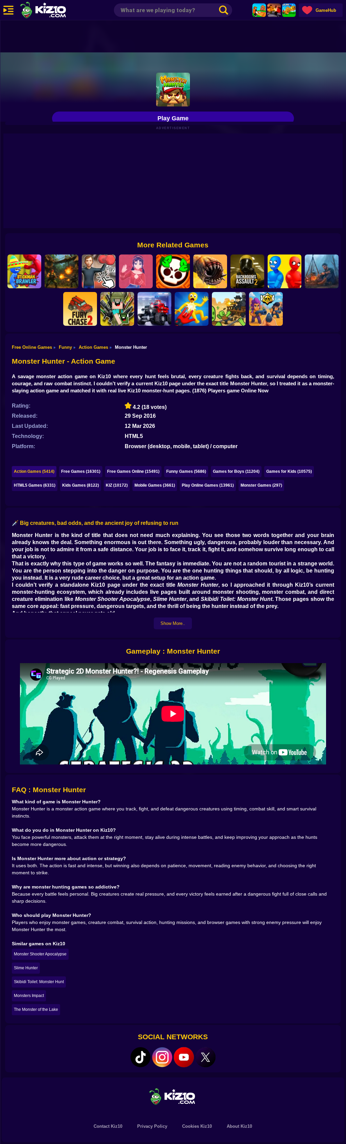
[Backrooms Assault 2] (247, 271)
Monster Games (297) (261, 485)
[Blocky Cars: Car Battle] (154, 309)
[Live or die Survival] (322, 271)
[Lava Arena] (274, 10)
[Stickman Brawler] (24, 271)
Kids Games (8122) (80, 485)
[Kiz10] (54, 11)
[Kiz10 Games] (173, 1096)
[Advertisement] (173, 35)
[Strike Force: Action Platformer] (61, 271)
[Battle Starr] (173, 271)
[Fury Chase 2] (80, 309)
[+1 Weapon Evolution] (289, 10)
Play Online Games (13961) (208, 485)
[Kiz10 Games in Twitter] (205, 1057)
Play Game (173, 118)
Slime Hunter (26, 968)
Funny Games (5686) (186, 471)
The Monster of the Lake (36, 1009)
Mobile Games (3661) (154, 485)
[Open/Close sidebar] (8, 10)
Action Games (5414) (34, 471)
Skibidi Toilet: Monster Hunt (39, 981)
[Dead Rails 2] (229, 309)
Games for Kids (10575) (289, 471)
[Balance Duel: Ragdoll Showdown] (284, 271)
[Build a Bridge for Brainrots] (259, 10)
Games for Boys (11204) (236, 471)
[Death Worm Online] (210, 271)
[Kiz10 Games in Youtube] (184, 1057)
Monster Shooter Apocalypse (40, 954)
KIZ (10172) (117, 485)
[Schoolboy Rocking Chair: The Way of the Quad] (99, 271)
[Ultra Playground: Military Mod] (117, 309)
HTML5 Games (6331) (34, 485)
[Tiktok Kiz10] (140, 1057)
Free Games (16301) (80, 471)
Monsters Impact (29, 995)
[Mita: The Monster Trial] (136, 271)
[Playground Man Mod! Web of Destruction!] (191, 309)
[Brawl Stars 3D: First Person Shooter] (266, 309)
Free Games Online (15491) (133, 471)
